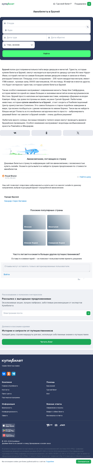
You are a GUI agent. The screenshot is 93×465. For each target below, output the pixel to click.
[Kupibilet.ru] (8, 4)
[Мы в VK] (4, 374)
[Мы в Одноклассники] (9, 374)
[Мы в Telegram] (14, 374)
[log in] (89, 4)
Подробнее (50, 462)
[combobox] (46, 23)
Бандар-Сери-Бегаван (15, 201)
